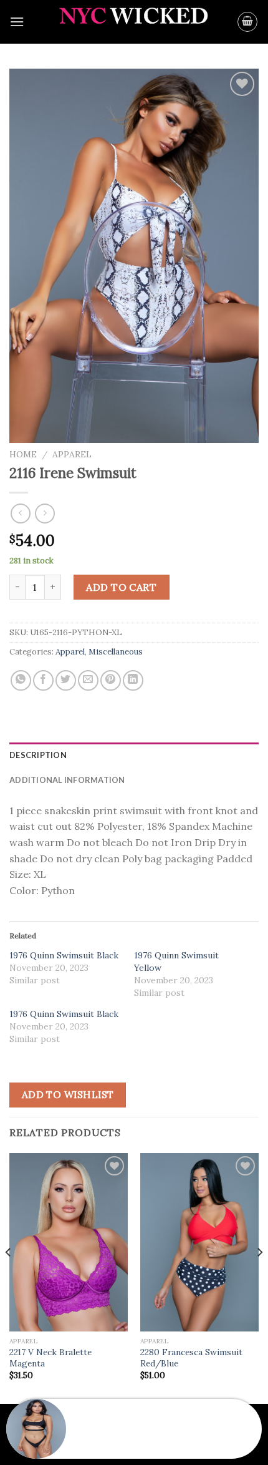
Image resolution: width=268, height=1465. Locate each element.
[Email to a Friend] (88, 680)
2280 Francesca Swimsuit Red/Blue (191, 1358)
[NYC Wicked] (134, 22)
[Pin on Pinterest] (110, 680)
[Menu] (16, 21)
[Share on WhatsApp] (21, 680)
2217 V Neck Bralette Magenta (50, 1358)
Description (38, 755)
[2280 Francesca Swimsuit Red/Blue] (199, 1242)
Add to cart (121, 587)
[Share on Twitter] (65, 680)
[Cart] (247, 22)
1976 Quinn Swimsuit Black (63, 955)
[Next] (259, 1277)
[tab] (134, 754)
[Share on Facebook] (43, 680)
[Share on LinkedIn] (133, 680)
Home (23, 454)
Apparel (72, 454)
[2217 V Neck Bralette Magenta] (68, 1242)
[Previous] (8, 1277)
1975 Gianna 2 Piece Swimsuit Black (141, 1437)
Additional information (67, 780)
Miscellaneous (116, 651)
